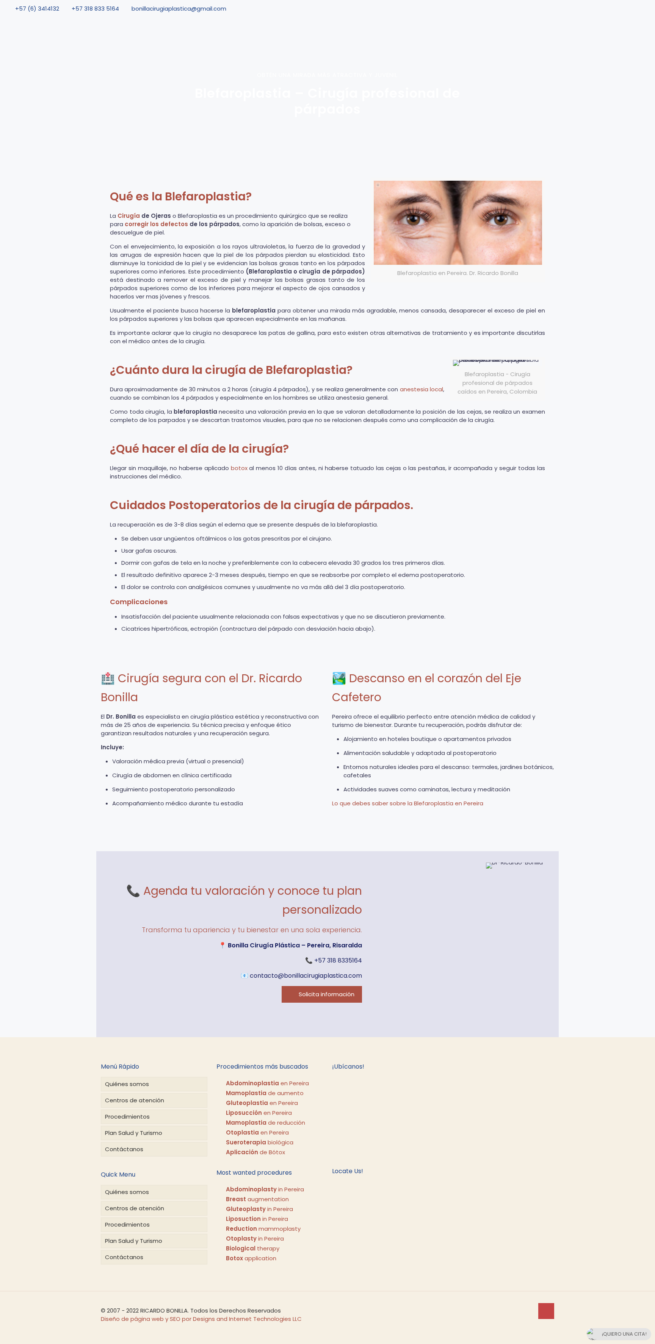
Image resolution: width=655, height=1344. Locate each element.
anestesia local (421, 389)
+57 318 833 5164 (95, 9)
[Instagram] (644, 8)
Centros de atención (134, 1100)
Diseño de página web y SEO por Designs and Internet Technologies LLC (201, 1319)
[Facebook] (612, 8)
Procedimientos (127, 1117)
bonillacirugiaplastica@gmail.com (179, 9)
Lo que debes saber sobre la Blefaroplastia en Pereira (407, 803)
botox (239, 468)
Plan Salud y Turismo (133, 1133)
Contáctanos (124, 1149)
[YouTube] (633, 8)
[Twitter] (623, 8)
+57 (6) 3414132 (37, 9)
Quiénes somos (127, 1084)
